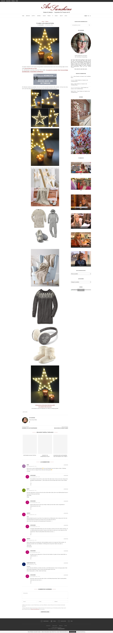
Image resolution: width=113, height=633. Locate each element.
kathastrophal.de (61, 628)
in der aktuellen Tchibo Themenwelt (44, 406)
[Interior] (81, 112)
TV (52, 15)
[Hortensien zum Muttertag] (30, 444)
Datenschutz (54, 625)
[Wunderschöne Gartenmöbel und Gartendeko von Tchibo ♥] (60, 444)
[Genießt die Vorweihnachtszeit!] (45, 444)
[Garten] (81, 140)
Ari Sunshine (41, 25)
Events (44, 15)
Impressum (48, 625)
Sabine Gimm (73, 91)
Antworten (66, 475)
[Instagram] (84, 15)
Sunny (72, 83)
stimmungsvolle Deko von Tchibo (31, 68)
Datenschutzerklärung (35, 609)
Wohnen (38, 15)
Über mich (28, 15)
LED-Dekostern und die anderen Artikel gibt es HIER (45, 405)
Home (23, 15)
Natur (66, 15)
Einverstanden (72, 631)
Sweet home (25, 411)
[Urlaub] (81, 289)
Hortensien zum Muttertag (29, 455)
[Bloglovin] (87, 15)
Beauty (61, 15)
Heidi (28, 464)
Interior (43, 21)
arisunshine (33, 475)
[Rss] (88, 15)
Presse (49, 15)
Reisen (56, 15)
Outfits (33, 15)
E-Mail (65, 625)
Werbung (60, 625)
